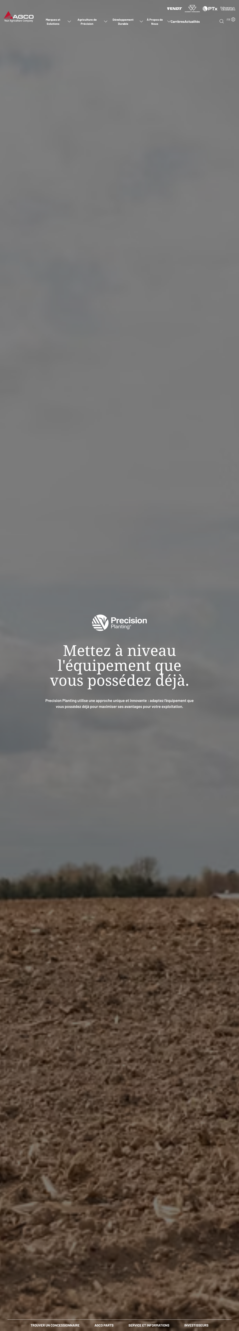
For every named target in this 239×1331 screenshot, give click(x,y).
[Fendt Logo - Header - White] (174, 8)
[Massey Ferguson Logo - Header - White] (192, 8)
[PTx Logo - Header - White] (210, 8)
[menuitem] (55, 21)
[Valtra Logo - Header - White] (227, 8)
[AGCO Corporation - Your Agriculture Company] (19, 16)
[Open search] (222, 21)
